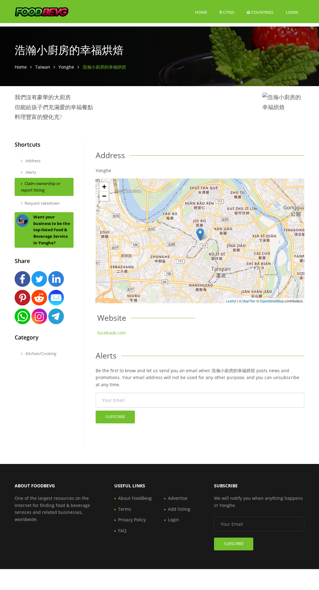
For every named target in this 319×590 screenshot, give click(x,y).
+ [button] (104, 187)
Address (32, 160)
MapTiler (248, 300)
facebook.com (111, 333)
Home (201, 12)
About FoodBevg (135, 498)
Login (292, 12)
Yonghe (66, 67)
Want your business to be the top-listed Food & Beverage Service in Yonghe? (51, 230)
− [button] (104, 196)
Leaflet (231, 300)
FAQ (122, 531)
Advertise (178, 498)
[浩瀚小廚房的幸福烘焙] (200, 234)
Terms (124, 509)
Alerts (30, 172)
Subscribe (115, 416)
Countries (261, 12)
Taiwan (42, 67)
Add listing (179, 509)
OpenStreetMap (272, 300)
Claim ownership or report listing (40, 187)
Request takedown (42, 203)
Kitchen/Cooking (40, 353)
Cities (228, 12)
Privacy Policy (132, 520)
